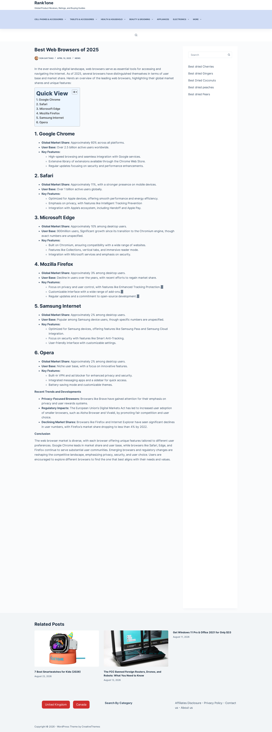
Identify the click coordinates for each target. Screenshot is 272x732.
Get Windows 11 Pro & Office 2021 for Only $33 (202, 632)
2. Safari (41, 104)
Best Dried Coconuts (202, 80)
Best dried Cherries (201, 66)
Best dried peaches (201, 87)
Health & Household (112, 19)
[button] (56, 705)
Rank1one (43, 2)
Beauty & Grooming (139, 19)
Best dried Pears (199, 94)
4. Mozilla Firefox (48, 113)
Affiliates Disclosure (188, 703)
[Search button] (229, 55)
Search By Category (118, 703)
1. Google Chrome (48, 99)
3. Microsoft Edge (48, 108)
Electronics (179, 19)
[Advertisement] (210, 150)
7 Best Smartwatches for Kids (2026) (57, 671)
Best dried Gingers (200, 73)
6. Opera (42, 122)
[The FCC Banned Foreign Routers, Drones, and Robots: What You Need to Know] (136, 648)
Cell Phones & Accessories (48, 19)
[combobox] (207, 55)
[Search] (136, 35)
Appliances (163, 19)
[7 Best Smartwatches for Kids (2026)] (66, 648)
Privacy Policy (213, 703)
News (77, 58)
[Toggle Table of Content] (73, 92)
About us (187, 707)
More (195, 19)
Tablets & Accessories (82, 19)
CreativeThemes (91, 726)
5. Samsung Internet (50, 117)
